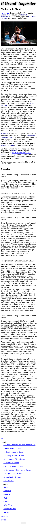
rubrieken (5, 484)
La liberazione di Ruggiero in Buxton (17, 470)
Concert (6, 501)
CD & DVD (7, 505)
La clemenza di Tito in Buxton (14, 459)
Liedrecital (7, 491)
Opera (5, 487)
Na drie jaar (5, 13)
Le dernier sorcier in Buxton (13, 452)
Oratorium (7, 498)
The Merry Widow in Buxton (13, 456)
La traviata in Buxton (11, 463)
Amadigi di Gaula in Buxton (13, 474)
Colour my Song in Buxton (13, 466)
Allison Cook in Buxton (12, 477)
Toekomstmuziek (9, 509)
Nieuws (6, 512)
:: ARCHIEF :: (8, 481)
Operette (6, 494)
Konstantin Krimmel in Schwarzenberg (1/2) (19, 445)
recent (3, 442)
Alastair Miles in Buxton (12, 448)
